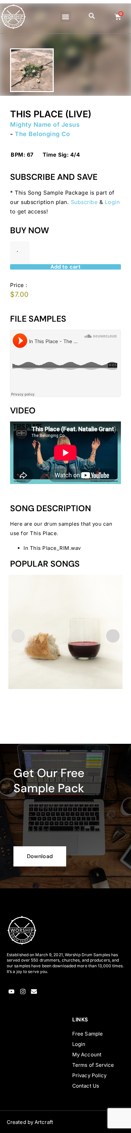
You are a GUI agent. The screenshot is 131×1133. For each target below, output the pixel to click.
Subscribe (84, 202)
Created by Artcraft (30, 1122)
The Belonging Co (42, 133)
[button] (65, 16)
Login (112, 202)
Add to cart (65, 267)
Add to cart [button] (29, 724)
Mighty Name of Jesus (45, 124)
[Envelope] (34, 992)
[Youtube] (11, 992)
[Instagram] (23, 992)
